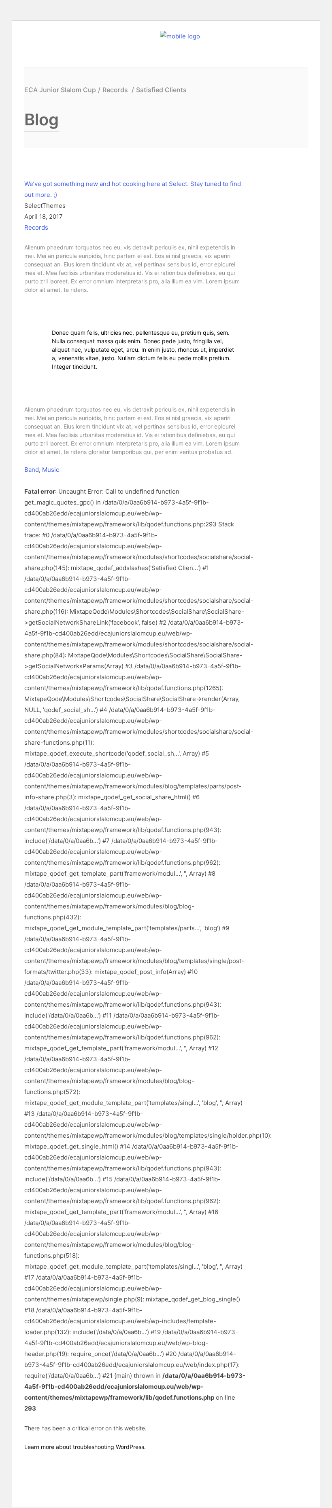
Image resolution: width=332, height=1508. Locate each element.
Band (31, 469)
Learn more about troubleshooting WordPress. (85, 1446)
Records (115, 90)
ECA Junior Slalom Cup (60, 90)
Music (50, 469)
